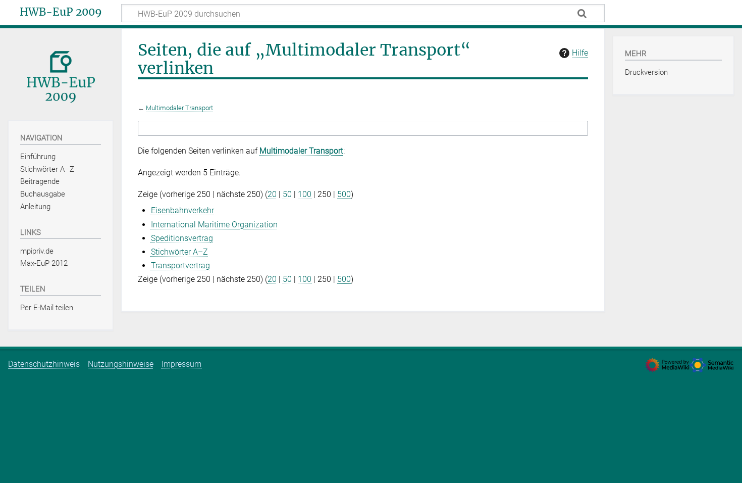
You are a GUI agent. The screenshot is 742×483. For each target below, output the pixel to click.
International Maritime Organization (214, 224)
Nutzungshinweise (120, 364)
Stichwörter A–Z (179, 252)
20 (272, 194)
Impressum (181, 364)
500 (344, 194)
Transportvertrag (180, 265)
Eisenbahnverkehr (182, 210)
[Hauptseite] (60, 73)
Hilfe (580, 53)
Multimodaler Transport (179, 108)
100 (304, 194)
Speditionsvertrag (182, 238)
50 (287, 194)
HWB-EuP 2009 (61, 12)
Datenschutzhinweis (44, 364)
